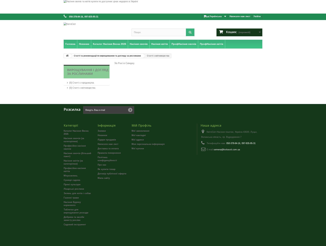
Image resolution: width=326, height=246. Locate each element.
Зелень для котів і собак (77, 193)
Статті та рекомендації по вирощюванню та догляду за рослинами (107, 56)
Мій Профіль (141, 125)
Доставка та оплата (108, 148)
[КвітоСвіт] (95, 29)
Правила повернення (109, 153)
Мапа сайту (104, 178)
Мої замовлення (140, 131)
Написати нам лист (240, 16)
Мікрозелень (71, 175)
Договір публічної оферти (112, 173)
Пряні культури (72, 184)
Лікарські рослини (74, 189)
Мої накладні (139, 135)
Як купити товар (106, 169)
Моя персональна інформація (148, 144)
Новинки (102, 135)
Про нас (102, 165)
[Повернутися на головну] (67, 56)
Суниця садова (72, 180)
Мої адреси (138, 139)
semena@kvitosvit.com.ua (227, 149)
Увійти (257, 16)
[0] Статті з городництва (81, 82)
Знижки (102, 131)
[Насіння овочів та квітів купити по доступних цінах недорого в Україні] (163, 7)
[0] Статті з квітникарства (82, 88)
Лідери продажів (107, 139)
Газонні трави (71, 197)
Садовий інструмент (75, 224)
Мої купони (138, 148)
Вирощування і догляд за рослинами (87, 72)
